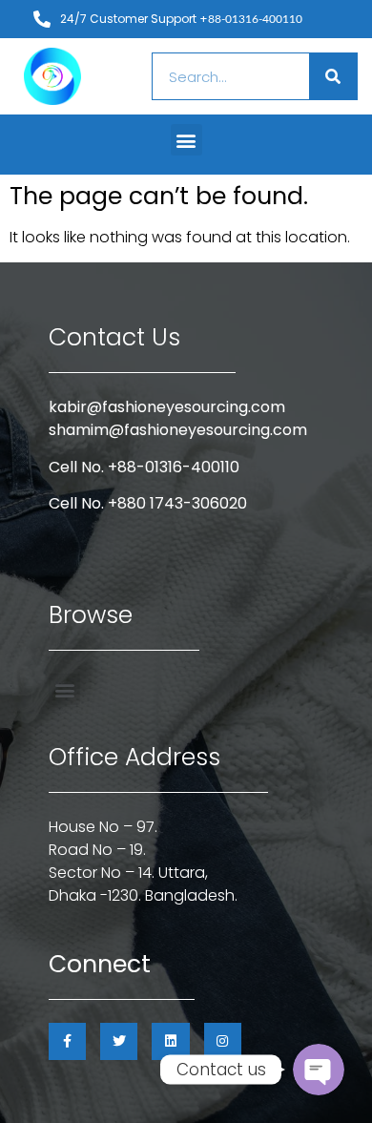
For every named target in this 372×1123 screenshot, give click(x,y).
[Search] (333, 76)
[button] (186, 140)
